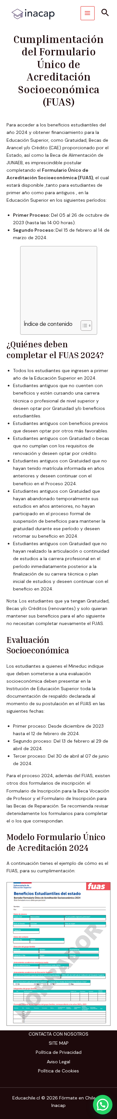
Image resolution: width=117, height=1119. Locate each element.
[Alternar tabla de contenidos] (83, 325)
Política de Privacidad (59, 1052)
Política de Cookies (58, 1071)
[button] (105, 13)
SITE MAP (59, 1043)
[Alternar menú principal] (88, 13)
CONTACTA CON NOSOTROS (58, 1034)
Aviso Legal (58, 1062)
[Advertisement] (56, 284)
